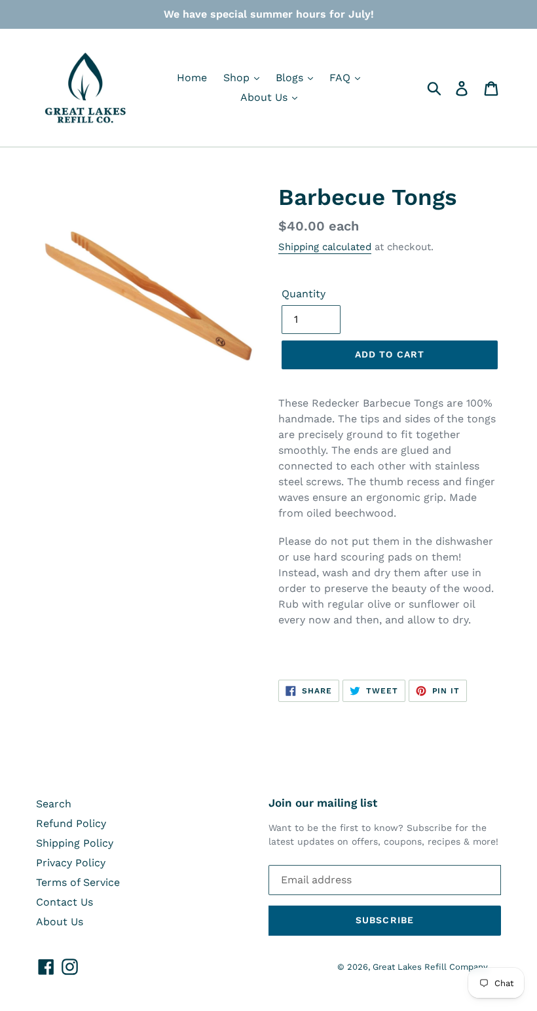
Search (53, 804)
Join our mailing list (322, 802)
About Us (265, 97)
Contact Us (64, 902)
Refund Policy (71, 823)
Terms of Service (78, 882)
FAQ (341, 77)
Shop (238, 77)
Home (192, 77)
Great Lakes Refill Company (430, 967)
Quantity (303, 293)
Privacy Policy (70, 862)
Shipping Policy (74, 843)
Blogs (291, 77)
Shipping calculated (324, 247)
